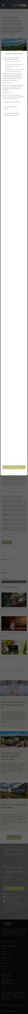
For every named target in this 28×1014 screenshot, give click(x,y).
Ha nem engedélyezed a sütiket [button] (10, 108)
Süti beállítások (14, 471)
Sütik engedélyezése (14, 467)
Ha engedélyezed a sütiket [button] (11, 102)
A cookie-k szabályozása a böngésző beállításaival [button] (11, 114)
